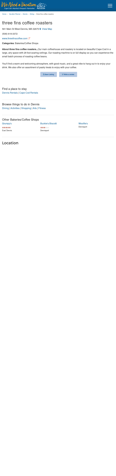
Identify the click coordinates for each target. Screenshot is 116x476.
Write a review (69, 74)
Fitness (42, 108)
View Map (47, 28)
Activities (15, 108)
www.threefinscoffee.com (14, 38)
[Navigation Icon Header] (110, 5)
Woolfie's (83, 123)
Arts (35, 108)
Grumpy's (7, 123)
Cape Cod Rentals (28, 92)
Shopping (26, 108)
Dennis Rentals (10, 92)
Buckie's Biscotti (48, 123)
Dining (5, 108)
